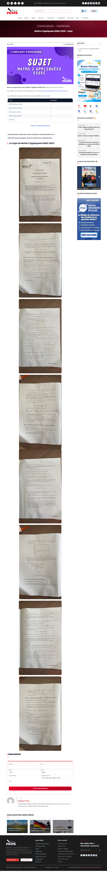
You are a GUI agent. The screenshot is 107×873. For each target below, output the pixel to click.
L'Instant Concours (46, 26)
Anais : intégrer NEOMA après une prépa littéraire (89, 128)
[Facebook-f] (83, 3)
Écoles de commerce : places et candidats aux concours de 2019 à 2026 (89, 144)
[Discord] (99, 3)
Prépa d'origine (12, 775)
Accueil (19, 18)
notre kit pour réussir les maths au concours (55, 91)
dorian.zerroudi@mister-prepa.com (91, 867)
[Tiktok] (96, 3)
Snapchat (97, 112)
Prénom (11, 764)
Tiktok (91, 107)
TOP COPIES (70, 18)
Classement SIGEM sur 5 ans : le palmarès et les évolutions (89, 153)
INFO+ (77, 18)
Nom (42, 764)
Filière (10, 769)
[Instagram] (88, 3)
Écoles (26, 18)
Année (42, 769)
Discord (79, 112)
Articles (41, 18)
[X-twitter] (86, 3)
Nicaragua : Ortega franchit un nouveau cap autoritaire (55, 3)
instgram (79, 107)
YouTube (85, 107)
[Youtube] (94, 3)
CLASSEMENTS (61, 18)
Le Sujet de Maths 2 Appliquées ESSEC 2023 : (88, 49)
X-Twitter (85, 112)
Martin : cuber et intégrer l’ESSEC (88, 136)
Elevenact (56, 867)
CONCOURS (50, 18)
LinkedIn (97, 107)
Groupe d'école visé (45, 775)
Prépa (33, 18)
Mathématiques (63, 26)
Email (10, 781)
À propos (85, 18)
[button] (100, 43)
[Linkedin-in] (91, 3)
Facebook (91, 112)
